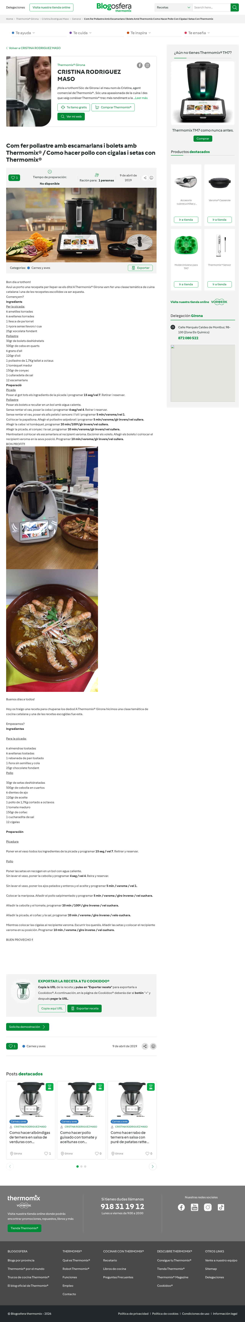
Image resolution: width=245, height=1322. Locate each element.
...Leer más (140, 98)
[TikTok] (221, 1207)
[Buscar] (235, 7)
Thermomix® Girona (27, 18)
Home (9, 18)
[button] (174, 7)
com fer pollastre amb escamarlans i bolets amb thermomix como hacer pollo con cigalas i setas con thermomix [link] (148, 18)
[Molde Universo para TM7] (186, 245)
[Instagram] (207, 1207)
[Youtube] (194, 1207)
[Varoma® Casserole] (219, 180)
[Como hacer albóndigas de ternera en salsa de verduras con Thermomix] (30, 1103)
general (76, 18)
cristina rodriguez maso (55, 18)
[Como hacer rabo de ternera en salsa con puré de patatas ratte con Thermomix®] (132, 1103)
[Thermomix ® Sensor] (219, 245)
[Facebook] (181, 1207)
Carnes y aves (18, 1121)
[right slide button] (153, 1166)
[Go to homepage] (114, 7)
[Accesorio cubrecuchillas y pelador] (186, 180)
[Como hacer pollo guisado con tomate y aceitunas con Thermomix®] (81, 1103)
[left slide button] (10, 1166)
